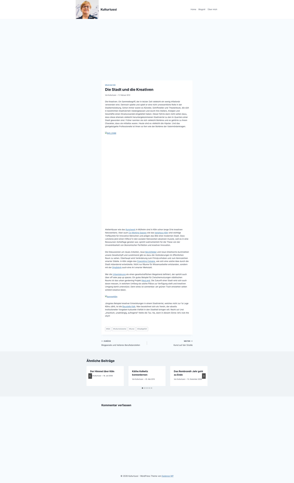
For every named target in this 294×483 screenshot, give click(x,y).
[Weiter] (204, 376)
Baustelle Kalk (128, 306)
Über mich (212, 9)
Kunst (131, 329)
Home (193, 9)
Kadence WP (168, 476)
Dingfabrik (117, 267)
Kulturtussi (112, 95)
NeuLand (146, 280)
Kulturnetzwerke (119, 329)
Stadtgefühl (142, 329)
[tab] (142, 388)
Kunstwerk (130, 229)
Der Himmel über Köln (102, 371)
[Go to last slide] (90, 376)
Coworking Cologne (146, 261)
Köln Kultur (110, 85)
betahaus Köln (161, 233)
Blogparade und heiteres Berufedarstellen (120, 343)
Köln (108, 329)
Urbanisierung (119, 274)
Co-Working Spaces (138, 233)
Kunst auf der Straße (183, 343)
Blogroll (201, 9)
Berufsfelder (151, 252)
